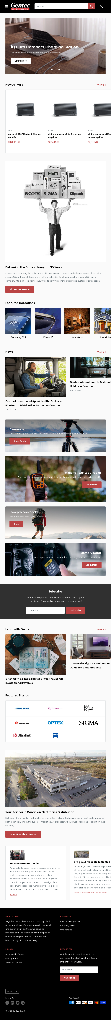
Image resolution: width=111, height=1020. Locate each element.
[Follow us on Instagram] (12, 1003)
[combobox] (61, 6)
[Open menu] (6, 6)
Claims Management (70, 921)
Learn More (21, 60)
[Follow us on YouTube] (17, 1003)
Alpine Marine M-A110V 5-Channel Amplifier (64, 136)
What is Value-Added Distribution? (90, 892)
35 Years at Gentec (19, 289)
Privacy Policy (11, 958)
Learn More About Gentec (23, 834)
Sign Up (13, 894)
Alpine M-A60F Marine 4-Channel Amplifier (24, 135)
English (10, 991)
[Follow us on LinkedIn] (23, 1003)
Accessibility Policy (14, 954)
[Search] (91, 6)
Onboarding (66, 929)
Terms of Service (13, 962)
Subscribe (75, 610)
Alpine (10, 131)
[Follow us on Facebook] (7, 1003)
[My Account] (101, 6)
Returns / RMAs (67, 925)
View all (101, 84)
